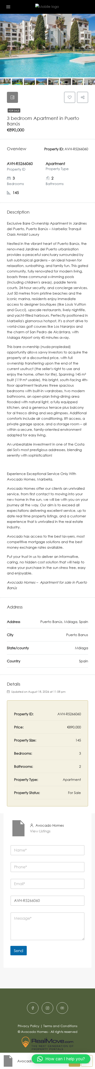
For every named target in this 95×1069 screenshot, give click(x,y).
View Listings (40, 831)
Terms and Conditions (60, 1026)
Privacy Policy (28, 1026)
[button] (61, 1058)
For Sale (14, 110)
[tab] (12, 97)
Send (18, 950)
